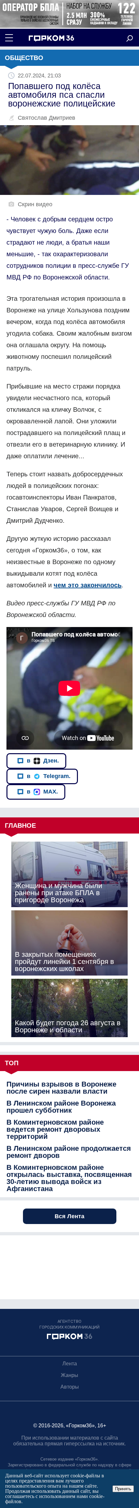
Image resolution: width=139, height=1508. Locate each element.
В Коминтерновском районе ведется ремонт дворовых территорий (55, 1129)
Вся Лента (69, 1216)
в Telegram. (48, 776)
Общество (24, 57)
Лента (69, 1363)
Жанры (69, 1375)
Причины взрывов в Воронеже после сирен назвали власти (61, 1088)
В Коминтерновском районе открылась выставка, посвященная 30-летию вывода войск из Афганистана (69, 1178)
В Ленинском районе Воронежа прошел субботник (61, 1107)
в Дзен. (43, 760)
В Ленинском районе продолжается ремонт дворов (68, 1152)
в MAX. (42, 791)
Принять (123, 1488)
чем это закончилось (88, 585)
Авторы (69, 1387)
